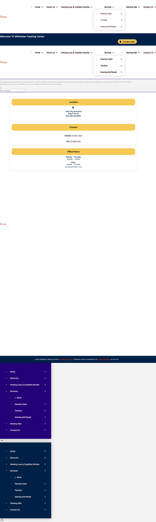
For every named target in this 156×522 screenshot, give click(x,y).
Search (2, 90)
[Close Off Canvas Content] (2, 440)
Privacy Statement (66, 359)
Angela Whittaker (104, 359)
